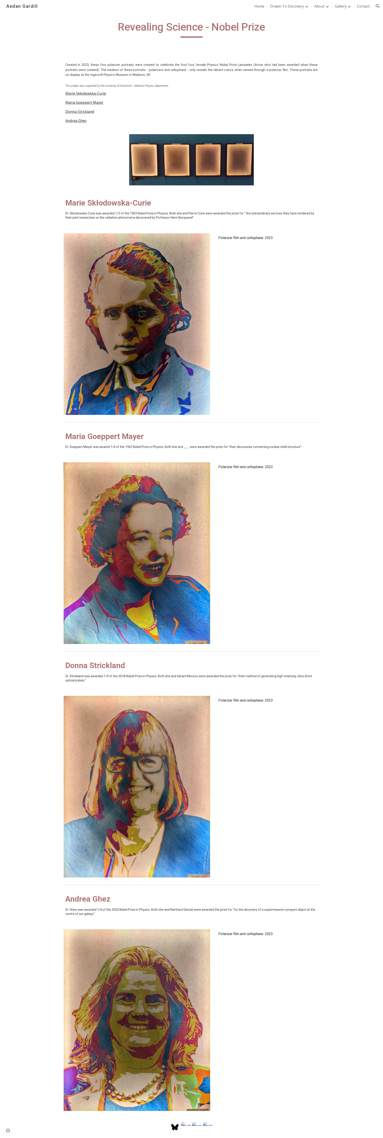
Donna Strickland (79, 111)
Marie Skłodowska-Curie (85, 93)
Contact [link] (363, 6)
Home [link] (259, 6)
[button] (377, 6)
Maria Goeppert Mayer (84, 102)
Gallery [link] (340, 6)
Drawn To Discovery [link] (287, 6)
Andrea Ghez (76, 120)
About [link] (319, 6)
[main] (191, 29)
